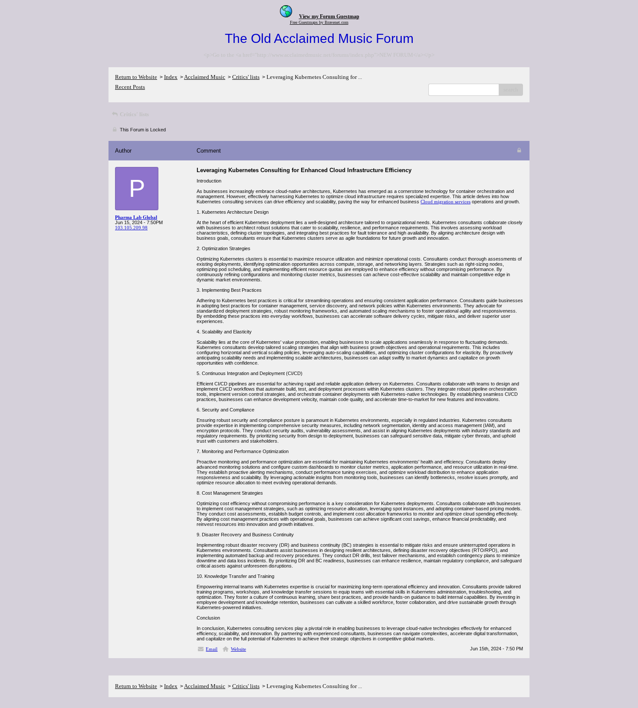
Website (238, 649)
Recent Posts (130, 87)
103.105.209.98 (131, 227)
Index (171, 77)
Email (211, 649)
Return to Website (136, 77)
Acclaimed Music (204, 77)
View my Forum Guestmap (329, 16)
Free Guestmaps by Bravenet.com (319, 22)
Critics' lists (246, 77)
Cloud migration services (445, 201)
